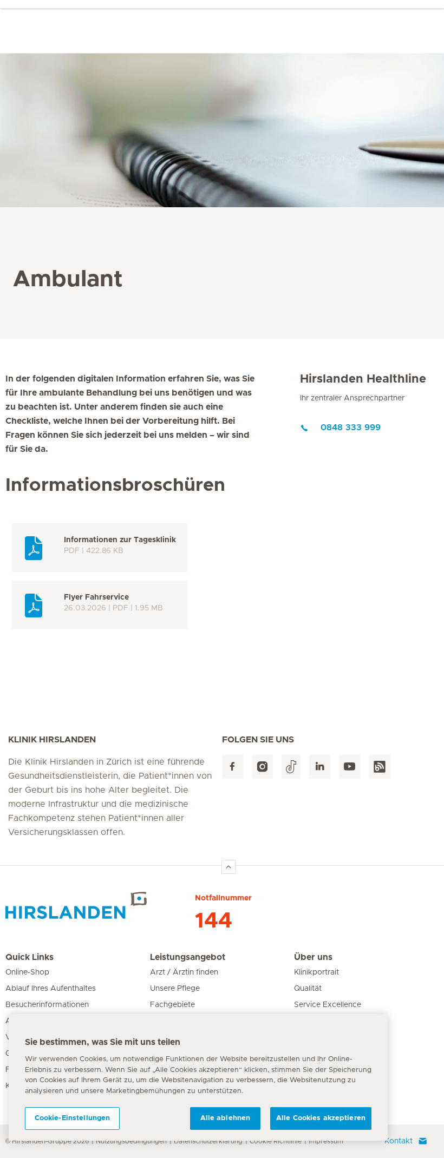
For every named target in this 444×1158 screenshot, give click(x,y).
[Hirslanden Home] (100, 905)
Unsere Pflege (175, 988)
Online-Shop (27, 972)
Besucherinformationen (47, 1005)
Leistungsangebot (187, 957)
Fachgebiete (172, 1005)
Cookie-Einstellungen (72, 1118)
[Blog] (379, 767)
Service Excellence (327, 1005)
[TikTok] (291, 767)
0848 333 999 (351, 427)
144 (213, 921)
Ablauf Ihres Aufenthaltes (50, 988)
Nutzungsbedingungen (131, 1141)
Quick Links (29, 957)
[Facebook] (232, 767)
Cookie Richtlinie (276, 1141)
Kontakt (398, 1141)
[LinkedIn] (319, 767)
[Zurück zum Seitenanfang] (228, 866)
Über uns (313, 957)
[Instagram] (262, 767)
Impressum (326, 1141)
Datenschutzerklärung (208, 1141)
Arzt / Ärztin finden (184, 972)
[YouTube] (349, 767)
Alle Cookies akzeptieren (320, 1118)
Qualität (308, 988)
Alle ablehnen (225, 1118)
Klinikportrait (316, 972)
